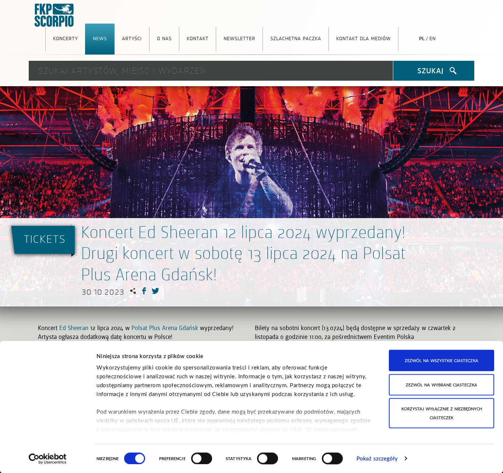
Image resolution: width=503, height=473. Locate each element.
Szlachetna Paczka (295, 38)
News (100, 38)
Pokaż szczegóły (377, 458)
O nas (164, 38)
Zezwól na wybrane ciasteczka (441, 384)
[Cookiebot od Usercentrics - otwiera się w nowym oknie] (47, 458)
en (432, 38)
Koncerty (65, 38)
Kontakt (197, 38)
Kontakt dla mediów (363, 38)
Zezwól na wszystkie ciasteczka (441, 360)
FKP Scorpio (54, 15)
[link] (73, 328)
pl (422, 38)
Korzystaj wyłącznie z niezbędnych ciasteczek (441, 413)
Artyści (132, 38)
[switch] (201, 458)
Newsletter (239, 38)
